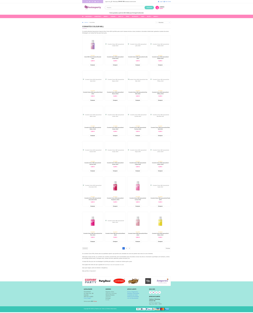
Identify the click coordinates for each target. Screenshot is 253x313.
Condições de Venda (132, 295)
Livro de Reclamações (132, 298)
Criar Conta (168, 1)
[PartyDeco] (105, 281)
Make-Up (120, 16)
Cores (142, 16)
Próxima (168, 248)
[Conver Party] (90, 281)
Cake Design (88, 16)
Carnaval (113, 16)
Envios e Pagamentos (132, 291)
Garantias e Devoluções (133, 293)
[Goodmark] (119, 281)
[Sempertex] (162, 281)
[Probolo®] (134, 281)
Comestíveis (97, 16)
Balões (149, 16)
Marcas (156, 16)
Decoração (135, 16)
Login (160, 1)
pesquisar (149, 7)
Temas (127, 16)
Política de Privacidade (133, 296)
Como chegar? (87, 298)
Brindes (106, 16)
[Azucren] (148, 281)
